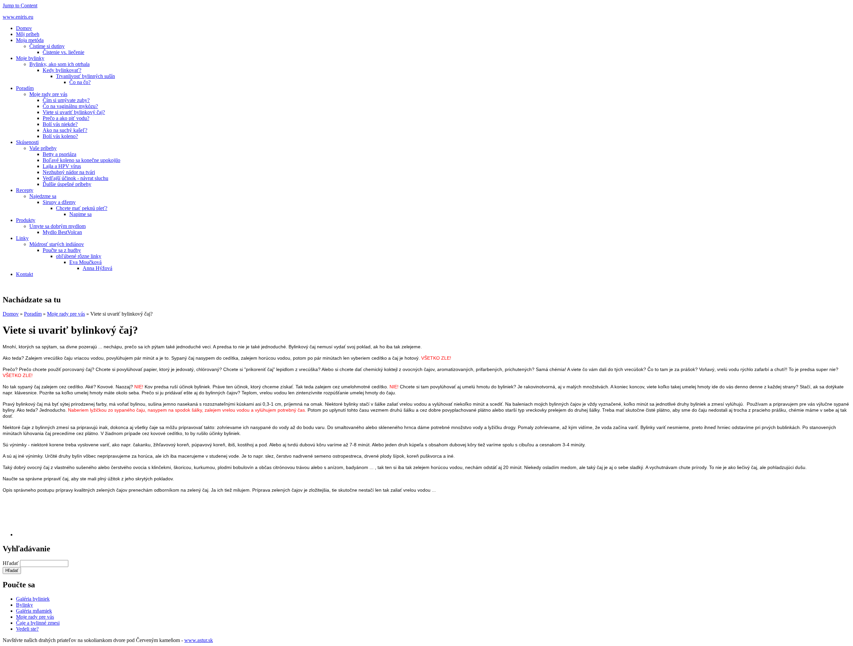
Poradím (25, 88)
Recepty (24, 190)
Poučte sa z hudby (62, 250)
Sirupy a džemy (59, 202)
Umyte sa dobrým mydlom (57, 226)
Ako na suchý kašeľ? (65, 130)
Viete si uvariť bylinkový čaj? (74, 112)
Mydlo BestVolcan (62, 232)
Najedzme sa (42, 196)
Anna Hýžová (97, 268)
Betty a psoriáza (59, 154)
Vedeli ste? (27, 629)
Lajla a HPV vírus (62, 166)
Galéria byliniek (33, 599)
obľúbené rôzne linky (78, 256)
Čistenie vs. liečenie (63, 52)
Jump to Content (20, 5)
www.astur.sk (198, 640)
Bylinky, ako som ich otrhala (59, 64)
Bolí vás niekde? (60, 124)
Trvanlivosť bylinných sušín (85, 76)
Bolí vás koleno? (60, 136)
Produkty (25, 220)
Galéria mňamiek (34, 611)
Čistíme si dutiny (47, 46)
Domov (24, 28)
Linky (22, 238)
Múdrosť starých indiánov (56, 244)
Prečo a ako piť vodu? (66, 118)
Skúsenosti (27, 142)
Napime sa (80, 214)
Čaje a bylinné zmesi (38, 623)
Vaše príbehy (43, 148)
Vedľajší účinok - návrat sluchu (75, 178)
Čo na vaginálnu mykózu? (70, 106)
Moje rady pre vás (48, 94)
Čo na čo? (80, 82)
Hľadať (11, 563)
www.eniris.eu (18, 17)
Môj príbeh (27, 34)
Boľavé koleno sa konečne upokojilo (81, 160)
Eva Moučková (85, 262)
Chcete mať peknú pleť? (81, 208)
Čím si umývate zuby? (66, 100)
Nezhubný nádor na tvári (69, 172)
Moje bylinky (30, 58)
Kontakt (24, 274)
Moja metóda (30, 40)
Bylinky (24, 605)
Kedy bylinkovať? (62, 70)
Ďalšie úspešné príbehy (67, 184)
